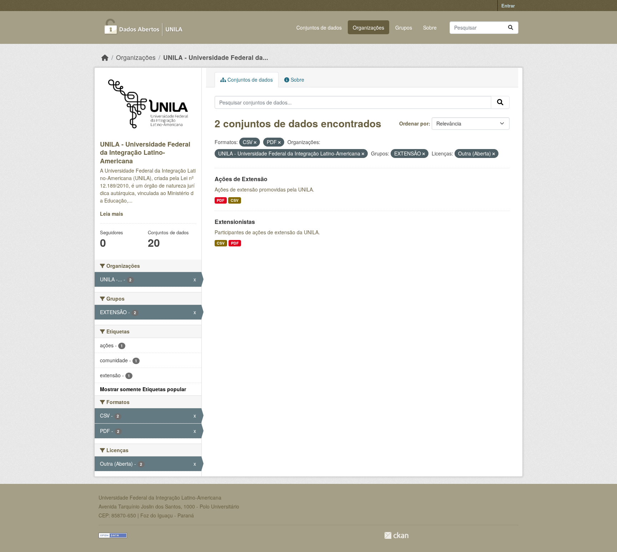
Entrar (508, 5)
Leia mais (111, 213)
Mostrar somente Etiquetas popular (143, 389)
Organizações (368, 27)
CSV (235, 200)
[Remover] (255, 142)
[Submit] (510, 27)
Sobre (430, 27)
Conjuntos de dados (319, 27)
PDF (220, 200)
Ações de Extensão (241, 179)
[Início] (105, 57)
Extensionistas (235, 222)
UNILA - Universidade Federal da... (215, 57)
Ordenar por (413, 123)
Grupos (403, 27)
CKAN (396, 535)
